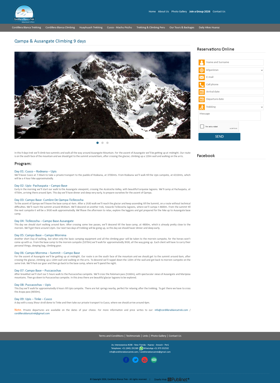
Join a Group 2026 (199, 11)
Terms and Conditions (111, 336)
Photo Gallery (179, 11)
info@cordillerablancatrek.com (171, 310)
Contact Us (219, 11)
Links (145, 336)
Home (152, 11)
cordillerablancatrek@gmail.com (32, 313)
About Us (163, 11)
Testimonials (133, 336)
